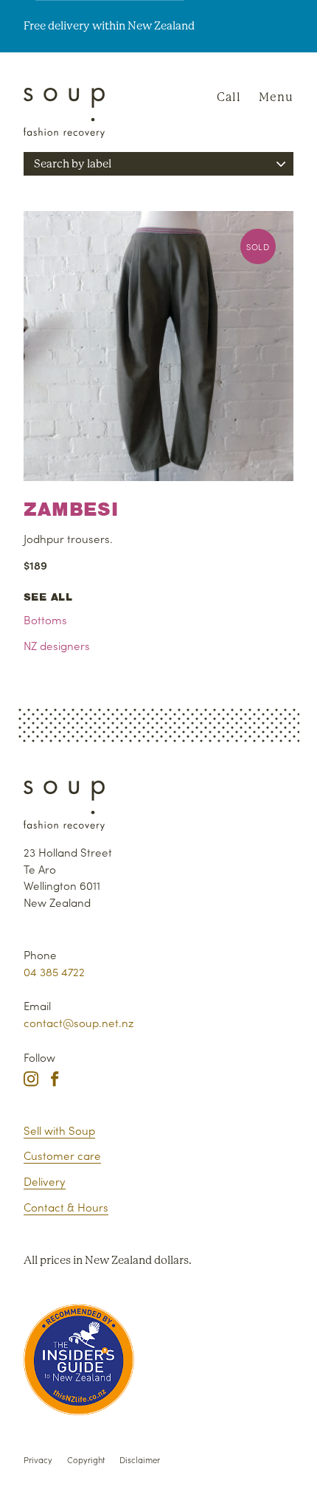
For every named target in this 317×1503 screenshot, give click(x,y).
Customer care (62, 1155)
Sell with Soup (59, 1130)
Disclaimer (139, 1459)
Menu (276, 97)
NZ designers (57, 645)
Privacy (38, 1459)
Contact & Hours (66, 1207)
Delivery (45, 1181)
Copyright (86, 1459)
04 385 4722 (54, 971)
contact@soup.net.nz (78, 1022)
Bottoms (45, 619)
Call (229, 97)
